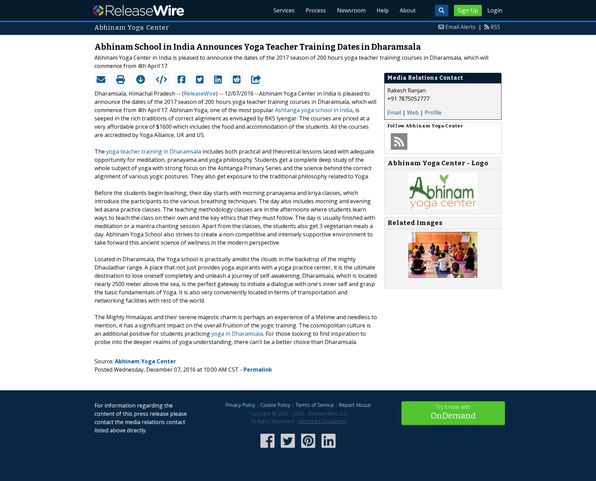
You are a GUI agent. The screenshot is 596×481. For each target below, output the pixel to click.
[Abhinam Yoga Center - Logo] (442, 207)
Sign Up (468, 10)
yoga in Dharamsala (237, 333)
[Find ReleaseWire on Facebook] (267, 448)
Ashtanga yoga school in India (313, 110)
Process (316, 10)
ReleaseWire (138, 10)
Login (494, 10)
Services (284, 10)
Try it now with (453, 412)
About (408, 10)
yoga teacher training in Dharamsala (153, 151)
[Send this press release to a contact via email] (101, 79)
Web (413, 112)
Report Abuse (355, 405)
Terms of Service (315, 405)
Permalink (258, 369)
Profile (433, 112)
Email (394, 112)
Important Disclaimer (322, 421)
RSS (495, 27)
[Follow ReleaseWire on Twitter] (287, 448)
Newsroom (351, 10)
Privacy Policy (240, 405)
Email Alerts (460, 27)
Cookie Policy (275, 405)
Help (383, 10)
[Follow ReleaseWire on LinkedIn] (328, 448)
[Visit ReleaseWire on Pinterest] (308, 448)
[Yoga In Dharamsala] (442, 275)
